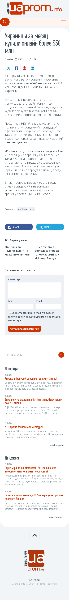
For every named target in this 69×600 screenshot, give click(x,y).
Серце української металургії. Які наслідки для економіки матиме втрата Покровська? (30, 469)
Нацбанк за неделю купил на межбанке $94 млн (17, 250)
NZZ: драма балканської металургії (24, 427)
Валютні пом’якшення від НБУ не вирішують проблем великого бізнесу (34, 497)
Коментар (15, 279)
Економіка (9, 59)
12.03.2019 (22, 59)
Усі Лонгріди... (57, 445)
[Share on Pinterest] (24, 68)
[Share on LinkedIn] (32, 68)
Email (39, 300)
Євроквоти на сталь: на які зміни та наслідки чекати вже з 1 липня (33, 401)
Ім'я (10, 300)
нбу (32, 209)
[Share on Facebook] (16, 68)
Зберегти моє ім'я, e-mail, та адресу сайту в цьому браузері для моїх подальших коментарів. (34, 316)
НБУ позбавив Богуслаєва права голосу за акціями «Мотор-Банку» (46, 252)
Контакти (34, 579)
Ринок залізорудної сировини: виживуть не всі (31, 379)
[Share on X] (9, 68)
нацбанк (22, 209)
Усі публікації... (56, 517)
